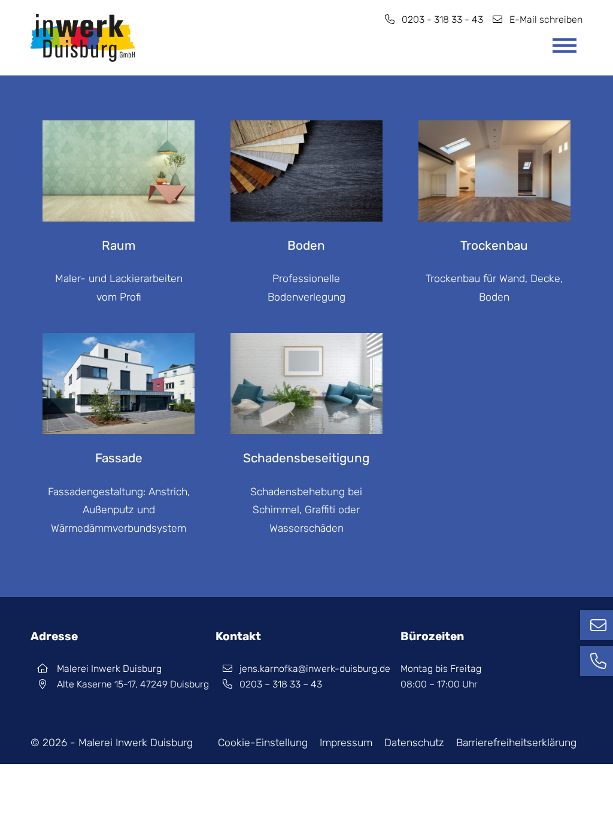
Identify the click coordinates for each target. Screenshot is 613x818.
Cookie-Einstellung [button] (263, 743)
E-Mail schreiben (545, 19)
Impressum (346, 743)
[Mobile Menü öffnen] (564, 45)
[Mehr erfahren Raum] (119, 129)
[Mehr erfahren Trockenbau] (494, 129)
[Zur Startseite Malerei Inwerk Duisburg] (83, 38)
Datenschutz (414, 743)
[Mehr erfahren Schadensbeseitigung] (306, 342)
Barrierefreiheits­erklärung (516, 743)
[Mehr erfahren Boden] (306, 129)
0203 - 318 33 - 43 (442, 19)
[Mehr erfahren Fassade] (119, 342)
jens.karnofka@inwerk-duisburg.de (314, 668)
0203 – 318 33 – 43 (280, 684)
